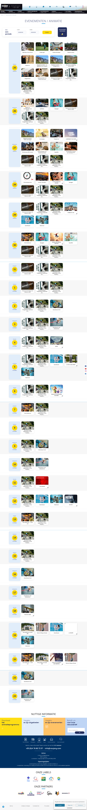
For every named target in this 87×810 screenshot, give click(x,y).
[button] (76, 6)
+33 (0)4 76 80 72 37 (34, 748)
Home (2, 15)
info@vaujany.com (53, 748)
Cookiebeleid (69, 807)
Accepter (60, 805)
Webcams (39, 742)
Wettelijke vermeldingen (25, 805)
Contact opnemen (51, 742)
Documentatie (26, 742)
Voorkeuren (80, 805)
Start (18, 29)
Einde (31, 29)
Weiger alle (70, 805)
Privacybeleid (46, 805)
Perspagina (33, 742)
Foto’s (44, 742)
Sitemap (11, 805)
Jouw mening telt (60, 742)
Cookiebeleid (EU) (36, 805)
